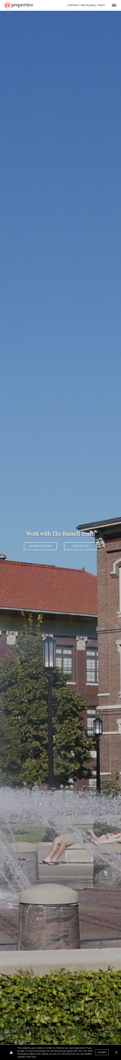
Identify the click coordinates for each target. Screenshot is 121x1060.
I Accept (102, 1052)
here (33, 1057)
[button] (116, 1052)
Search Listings (40, 546)
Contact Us (81, 546)
